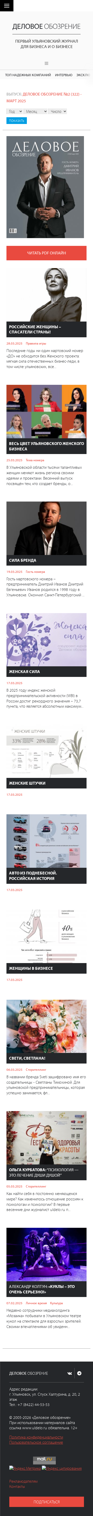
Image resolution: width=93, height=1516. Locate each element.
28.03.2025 (14, 343)
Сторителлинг (36, 1069)
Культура (56, 1303)
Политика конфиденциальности (36, 1437)
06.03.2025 (14, 1069)
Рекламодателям (23, 1481)
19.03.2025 (14, 571)
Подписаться (47, 1501)
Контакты (17, 1486)
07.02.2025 (14, 1303)
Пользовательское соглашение (36, 1442)
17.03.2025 (14, 683)
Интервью (63, 74)
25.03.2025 (14, 460)
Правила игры (36, 343)
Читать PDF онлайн (46, 252)
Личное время (36, 1303)
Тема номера (35, 460)
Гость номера (35, 571)
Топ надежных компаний (28, 74)
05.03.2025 (14, 1186)
